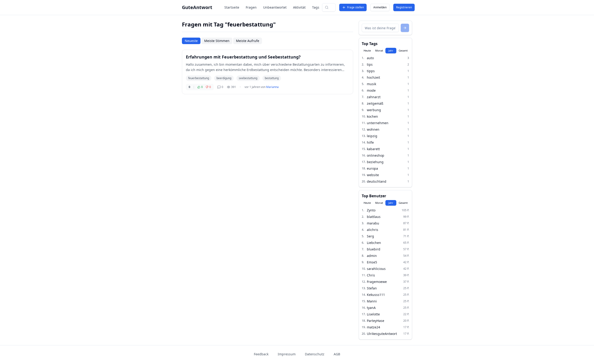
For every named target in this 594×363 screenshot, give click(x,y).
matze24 (373, 327)
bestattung (272, 78)
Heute (367, 50)
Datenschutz (314, 354)
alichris (372, 229)
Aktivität (299, 7)
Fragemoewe (377, 281)
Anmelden (380, 7)
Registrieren (404, 7)
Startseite (231, 7)
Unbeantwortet (275, 7)
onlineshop (375, 155)
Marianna (272, 87)
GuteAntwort (197, 7)
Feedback (261, 354)
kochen (372, 116)
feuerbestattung (198, 78)
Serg (370, 236)
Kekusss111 (376, 294)
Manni (372, 301)
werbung (374, 110)
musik (371, 84)
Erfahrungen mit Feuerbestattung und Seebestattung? (243, 57)
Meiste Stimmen (216, 41)
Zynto (371, 210)
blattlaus (374, 216)
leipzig (372, 136)
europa (372, 168)
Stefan (372, 288)
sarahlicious (376, 268)
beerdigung (223, 78)
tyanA (371, 307)
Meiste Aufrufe (247, 41)
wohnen (373, 129)
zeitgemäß (375, 103)
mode (371, 90)
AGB (337, 354)
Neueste (191, 41)
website (373, 175)
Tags (315, 7)
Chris (371, 275)
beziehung (375, 162)
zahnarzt (374, 97)
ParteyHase (375, 320)
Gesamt (403, 50)
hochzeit (373, 77)
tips (370, 64)
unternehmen (377, 123)
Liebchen (374, 242)
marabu (373, 223)
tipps (371, 71)
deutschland (376, 181)
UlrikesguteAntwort (382, 333)
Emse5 (372, 262)
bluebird (373, 249)
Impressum (287, 354)
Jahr (390, 50)
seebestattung (248, 78)
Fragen (251, 7)
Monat (379, 50)
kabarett (373, 149)
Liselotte (373, 314)
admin (372, 255)
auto (370, 58)
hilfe (370, 142)
